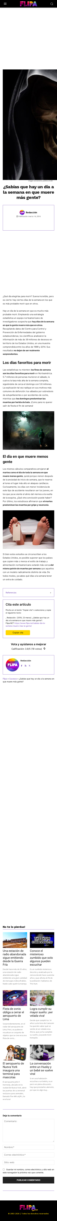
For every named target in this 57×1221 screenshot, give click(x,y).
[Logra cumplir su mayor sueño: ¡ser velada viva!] (42, 998)
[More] (46, 222)
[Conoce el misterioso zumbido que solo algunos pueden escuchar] (42, 940)
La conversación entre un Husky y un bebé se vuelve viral (41, 1069)
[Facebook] (20, 222)
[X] (26, 222)
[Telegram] (39, 222)
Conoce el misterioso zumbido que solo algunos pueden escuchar (41, 957)
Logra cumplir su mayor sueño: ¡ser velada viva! (41, 1012)
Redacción (31, 212)
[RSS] (25, 665)
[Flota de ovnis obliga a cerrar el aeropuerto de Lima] (15, 998)
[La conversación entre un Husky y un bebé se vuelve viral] (42, 1052)
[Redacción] (22, 212)
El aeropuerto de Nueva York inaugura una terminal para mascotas (13, 1070)
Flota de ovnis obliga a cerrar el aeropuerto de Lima (13, 1014)
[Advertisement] (28, 37)
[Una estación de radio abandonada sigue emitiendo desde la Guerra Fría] (15, 940)
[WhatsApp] (33, 222)
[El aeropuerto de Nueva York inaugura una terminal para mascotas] (15, 1052)
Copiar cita (18, 632)
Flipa (5, 679)
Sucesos (13, 679)
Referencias (11, 592)
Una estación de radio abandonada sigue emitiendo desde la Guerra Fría (14, 957)
